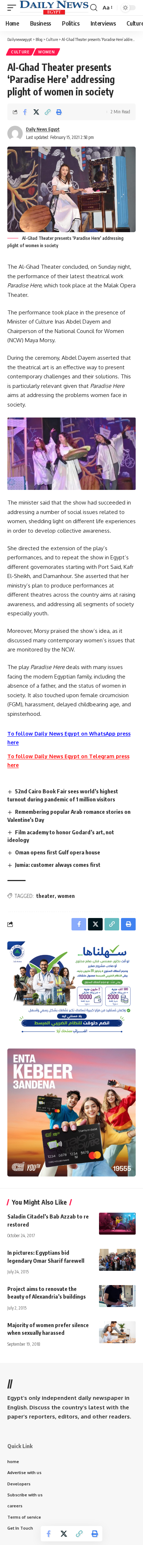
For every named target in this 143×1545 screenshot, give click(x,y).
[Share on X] (36, 112)
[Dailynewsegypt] (54, 7)
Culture (20, 52)
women (66, 896)
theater (45, 896)
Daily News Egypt (43, 129)
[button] (13, 7)
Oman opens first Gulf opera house (57, 852)
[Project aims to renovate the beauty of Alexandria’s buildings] (117, 1296)
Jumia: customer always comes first (57, 864)
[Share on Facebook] (25, 112)
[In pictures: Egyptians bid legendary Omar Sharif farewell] (117, 1260)
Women (46, 52)
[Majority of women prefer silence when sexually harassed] (117, 1332)
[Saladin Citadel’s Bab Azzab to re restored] (117, 1224)
